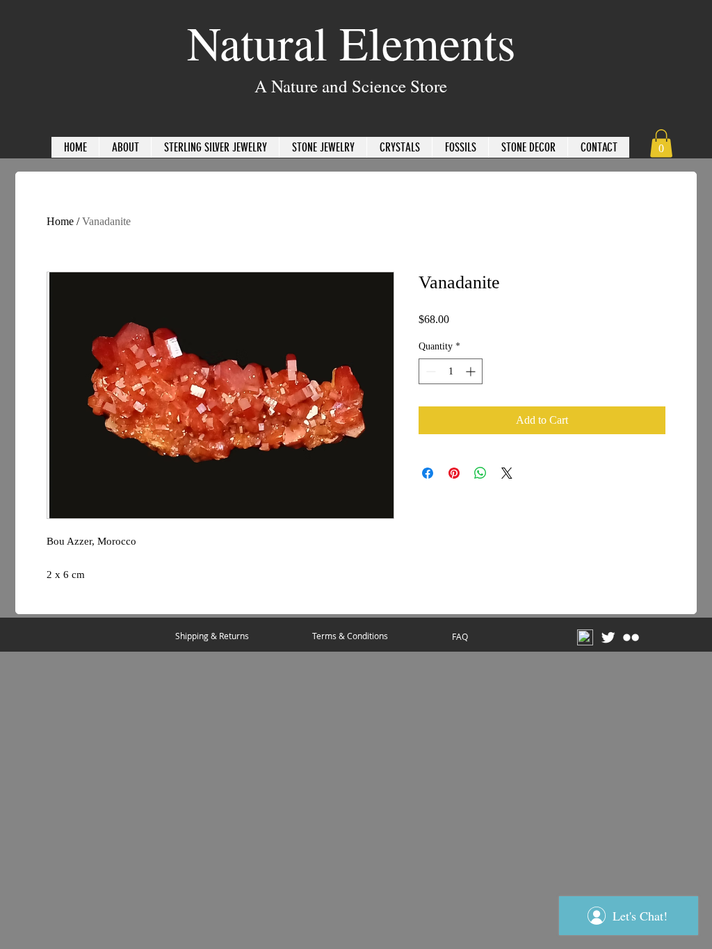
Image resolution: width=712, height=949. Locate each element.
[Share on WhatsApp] (480, 473)
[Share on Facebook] (427, 473)
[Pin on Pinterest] (454, 473)
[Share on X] (507, 473)
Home (60, 221)
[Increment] (471, 371)
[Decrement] (429, 371)
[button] (661, 143)
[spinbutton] (450, 371)
